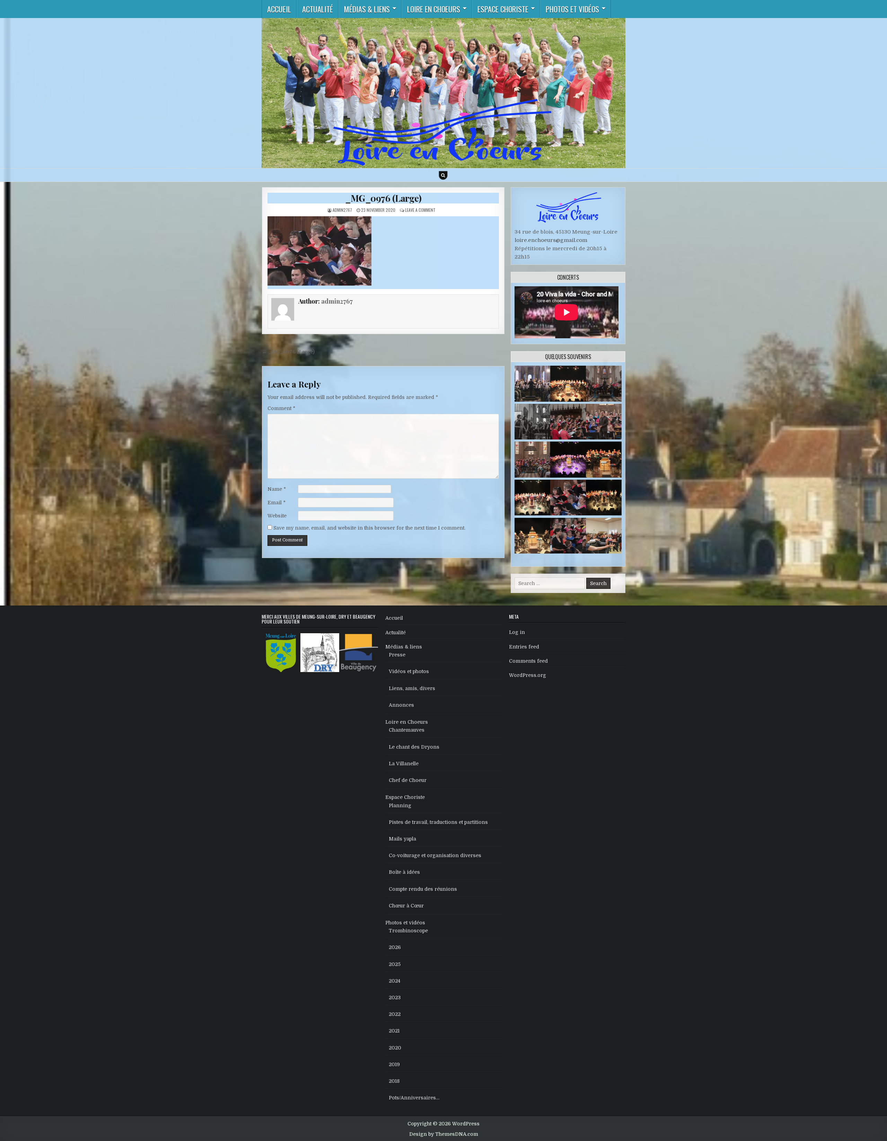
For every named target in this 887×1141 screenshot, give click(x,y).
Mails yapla (402, 839)
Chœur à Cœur (406, 905)
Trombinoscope (408, 930)
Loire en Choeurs (433, 9)
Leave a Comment (420, 210)
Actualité (317, 9)
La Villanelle (404, 763)
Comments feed (528, 661)
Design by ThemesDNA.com (443, 1134)
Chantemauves (406, 730)
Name (276, 489)
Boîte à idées (404, 872)
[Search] (443, 175)
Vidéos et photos (409, 671)
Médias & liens (367, 9)
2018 (394, 1081)
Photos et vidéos (572, 9)
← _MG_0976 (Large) (288, 352)
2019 (394, 1064)
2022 (395, 1014)
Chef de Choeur (408, 780)
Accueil (279, 9)
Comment (281, 408)
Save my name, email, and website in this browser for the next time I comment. (369, 528)
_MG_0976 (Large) (383, 198)
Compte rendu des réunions (423, 889)
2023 (395, 997)
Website (277, 516)
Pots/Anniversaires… (414, 1097)
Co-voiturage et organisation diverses (435, 855)
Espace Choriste (502, 9)
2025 (395, 964)
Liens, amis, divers (412, 688)
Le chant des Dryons (414, 747)
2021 (394, 1031)
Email (276, 502)
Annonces (401, 705)
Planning (400, 805)
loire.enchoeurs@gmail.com (551, 240)
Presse (397, 654)
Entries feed (524, 647)
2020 (395, 1048)
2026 (395, 947)
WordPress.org (527, 675)
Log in (517, 632)
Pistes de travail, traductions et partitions (438, 822)
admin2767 (342, 210)
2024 (394, 981)
